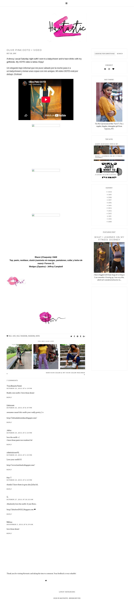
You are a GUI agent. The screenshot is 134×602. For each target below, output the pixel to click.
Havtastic (64, 598)
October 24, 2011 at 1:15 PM (19, 433)
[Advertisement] (109, 328)
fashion (31, 336)
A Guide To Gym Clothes (105, 174)
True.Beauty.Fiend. (14, 386)
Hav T (9, 478)
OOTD (38, 336)
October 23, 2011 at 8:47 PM (19, 407)
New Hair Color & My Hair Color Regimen (65, 372)
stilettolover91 (13, 452)
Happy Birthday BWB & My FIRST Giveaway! (106, 144)
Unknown (10, 405)
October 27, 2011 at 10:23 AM (20, 499)
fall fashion (22, 336)
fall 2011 (12, 336)
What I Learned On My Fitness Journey (108, 156)
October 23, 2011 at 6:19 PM (19, 388)
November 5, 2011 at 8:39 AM (20, 524)
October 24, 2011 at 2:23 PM (19, 480)
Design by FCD (74, 598)
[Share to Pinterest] (77, 336)
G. (8, 497)
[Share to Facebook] (74, 336)
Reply (9, 397)
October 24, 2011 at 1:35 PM (19, 455)
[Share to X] (71, 336)
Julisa (9, 430)
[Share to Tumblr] (80, 336)
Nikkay (9, 522)
